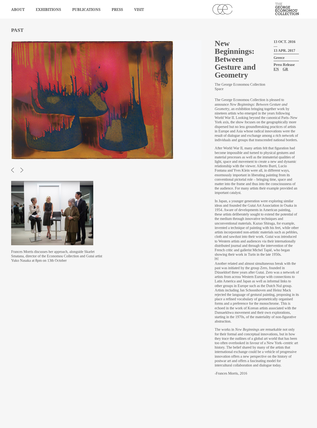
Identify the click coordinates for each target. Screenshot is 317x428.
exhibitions (48, 9)
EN (276, 69)
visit (139, 9)
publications (86, 9)
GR (285, 69)
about (18, 9)
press (117, 9)
